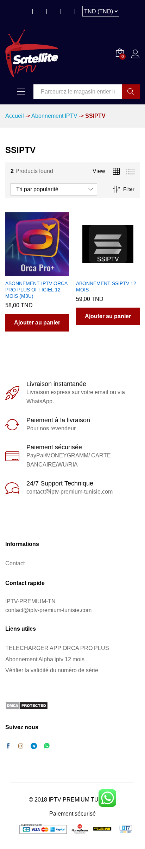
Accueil (14, 116)
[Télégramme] (33, 746)
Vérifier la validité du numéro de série (51, 670)
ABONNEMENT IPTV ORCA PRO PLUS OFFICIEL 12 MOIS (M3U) (36, 290)
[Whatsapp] (46, 746)
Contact (15, 563)
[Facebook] (8, 746)
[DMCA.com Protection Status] (26, 705)
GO (131, 91)
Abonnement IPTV (54, 116)
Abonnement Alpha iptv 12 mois (44, 659)
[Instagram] (20, 746)
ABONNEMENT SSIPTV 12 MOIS (106, 286)
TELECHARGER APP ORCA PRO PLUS (57, 648)
